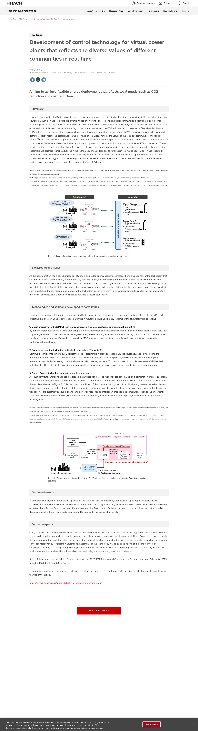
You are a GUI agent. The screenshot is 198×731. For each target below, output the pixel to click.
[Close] (193, 724)
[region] (99, 724)
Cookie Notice (151, 724)
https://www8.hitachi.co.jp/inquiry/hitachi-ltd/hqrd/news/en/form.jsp (64, 583)
